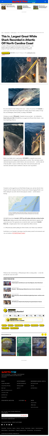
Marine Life (27, 325)
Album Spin (3, 388)
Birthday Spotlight (20, 385)
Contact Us (18, 428)
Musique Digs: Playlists (5, 383)
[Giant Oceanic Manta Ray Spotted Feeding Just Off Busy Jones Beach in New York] (24, 346)
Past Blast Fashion (34, 388)
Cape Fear (4, 325)
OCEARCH (41, 325)
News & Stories (7, 32)
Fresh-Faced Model (34, 383)
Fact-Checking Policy (37, 430)
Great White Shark (18, 325)
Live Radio (22, 400)
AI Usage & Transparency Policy (21, 430)
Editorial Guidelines (4, 430)
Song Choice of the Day (5, 385)
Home (2, 32)
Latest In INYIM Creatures (6, 4)
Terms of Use (9, 428)
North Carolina (34, 325)
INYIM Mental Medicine (7, 400)
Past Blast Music (4, 394)
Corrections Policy (30, 430)
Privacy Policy (3, 428)
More (32, 400)
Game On (18, 388)
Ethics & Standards (12, 430)
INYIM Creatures (13, 32)
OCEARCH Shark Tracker (18, 233)
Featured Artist (4, 397)
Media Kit (32, 428)
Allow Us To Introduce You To (6, 390)
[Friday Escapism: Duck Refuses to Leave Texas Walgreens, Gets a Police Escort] (39, 346)
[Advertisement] (24, 21)
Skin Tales (32, 385)
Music (3, 381)
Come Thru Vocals (4, 392)
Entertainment (21, 381)
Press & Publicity (27, 428)
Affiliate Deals (33, 404)
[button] (2, 1)
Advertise (22, 428)
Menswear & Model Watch (38, 381)
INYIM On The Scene (34, 407)
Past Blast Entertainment (21, 383)
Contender (10, 325)
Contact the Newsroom (39, 428)
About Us (13, 428)
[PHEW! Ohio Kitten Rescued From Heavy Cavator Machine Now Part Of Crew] (8, 346)
